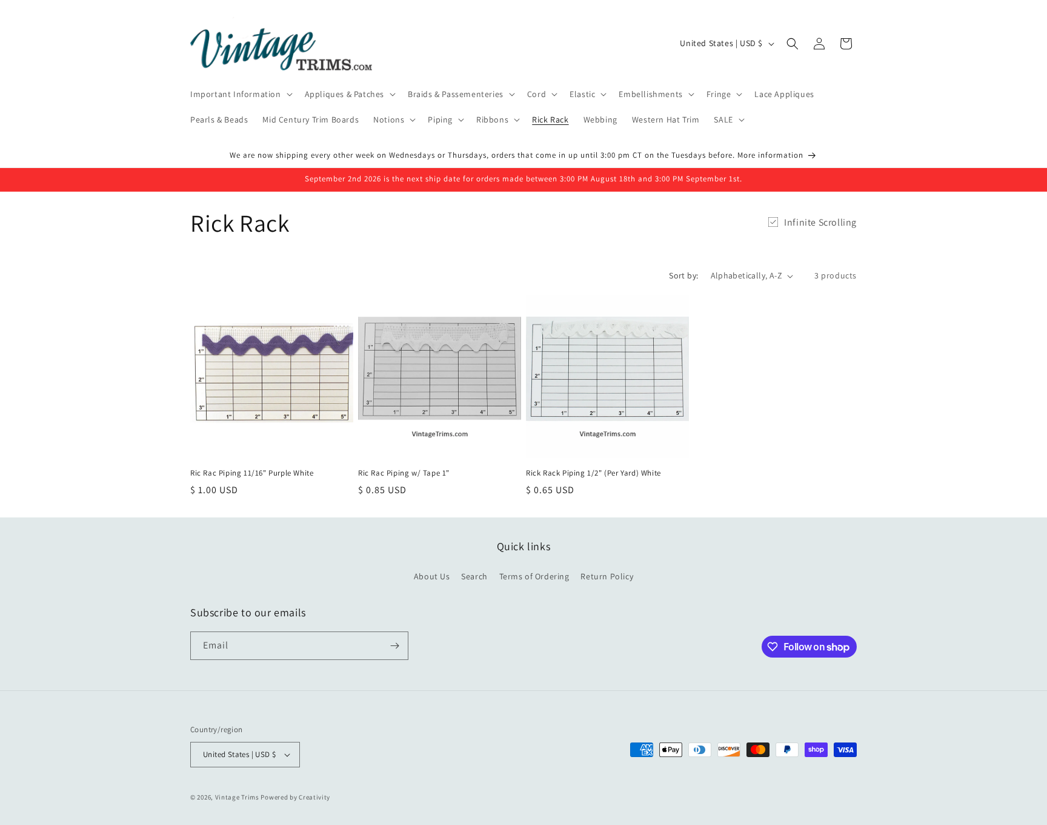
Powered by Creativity (295, 797)
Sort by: (683, 275)
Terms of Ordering (534, 576)
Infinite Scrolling (820, 222)
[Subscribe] (394, 645)
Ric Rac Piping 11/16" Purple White (251, 473)
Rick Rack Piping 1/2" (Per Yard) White (593, 473)
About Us (432, 576)
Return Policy (606, 576)
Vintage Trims (237, 797)
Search (474, 576)
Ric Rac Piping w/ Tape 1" (404, 473)
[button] (240, 94)
